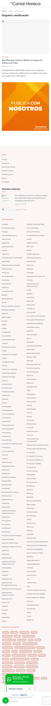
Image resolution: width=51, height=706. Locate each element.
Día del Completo (9, 477)
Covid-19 (7, 644)
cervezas (22, 640)
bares (34, 632)
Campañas (6, 336)
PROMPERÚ (31, 475)
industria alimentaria (20, 659)
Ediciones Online (8, 167)
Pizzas (29, 416)
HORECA (6, 655)
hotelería (32, 655)
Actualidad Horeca (9, 235)
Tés (28, 579)
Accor (5, 632)
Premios (30, 435)
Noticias (30, 375)
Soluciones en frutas (35, 553)
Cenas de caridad (9, 369)
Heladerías (31, 261)
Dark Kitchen (7, 462)
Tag (10, 11)
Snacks (30, 530)
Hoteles (5, 57)
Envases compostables (11, 535)
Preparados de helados (36, 449)
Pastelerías (31, 409)
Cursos (5, 458)
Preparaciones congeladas (33, 440)
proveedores (32, 667)
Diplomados (7, 485)
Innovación (31, 312)
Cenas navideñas (9, 373)
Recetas (30, 497)
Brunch (4, 321)
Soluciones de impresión (37, 545)
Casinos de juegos (9, 354)
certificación (19, 11)
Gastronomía (32, 243)
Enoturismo (6, 528)
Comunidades (7, 429)
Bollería (5, 313)
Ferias (4, 613)
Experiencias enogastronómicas (9, 583)
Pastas (29, 405)
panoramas (32, 663)
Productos (31, 452)
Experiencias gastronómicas (8, 593)
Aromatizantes (8, 276)
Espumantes (7, 558)
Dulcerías (6, 503)
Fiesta (4, 621)
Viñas (29, 612)
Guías (29, 250)
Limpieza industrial (34, 346)
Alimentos (6, 261)
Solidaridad (31, 538)
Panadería (31, 394)
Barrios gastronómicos (11, 306)
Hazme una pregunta (20, 682)
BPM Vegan (6, 317)
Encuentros (6, 520)
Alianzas (5, 254)
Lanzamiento (32, 334)
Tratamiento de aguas (36, 597)
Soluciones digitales (35, 549)
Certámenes (7, 388)
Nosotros (5, 163)
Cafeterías (6, 332)
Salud (29, 519)
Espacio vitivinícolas (10, 543)
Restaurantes (32, 512)
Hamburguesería (34, 258)
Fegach (5, 610)
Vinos (29, 616)
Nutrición (30, 383)
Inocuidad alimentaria (36, 320)
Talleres (30, 568)
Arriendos (6, 280)
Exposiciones (7, 599)
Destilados (6, 473)
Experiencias (7, 579)
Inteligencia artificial (35, 323)
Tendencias (31, 575)
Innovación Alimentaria (36, 316)
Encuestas (6, 524)
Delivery (17, 644)
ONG (28, 390)
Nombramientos (33, 368)
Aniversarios (7, 269)
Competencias (8, 425)
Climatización (7, 410)
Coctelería (6, 418)
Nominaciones (32, 372)
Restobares (31, 516)
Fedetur (5, 606)
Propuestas (31, 478)
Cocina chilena (8, 414)
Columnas (6, 421)
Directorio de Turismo (10, 492)
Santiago (20, 671)
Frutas (29, 239)
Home (4, 11)
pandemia (19, 663)
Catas (4, 358)
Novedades (31, 379)
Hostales (30, 272)
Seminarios (31, 523)
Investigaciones (33, 327)
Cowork (5, 455)
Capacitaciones (8, 339)
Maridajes (31, 349)
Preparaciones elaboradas (38, 445)
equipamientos (8, 539)
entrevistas (7, 648)
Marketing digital (33, 353)
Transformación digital (36, 594)
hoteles (42, 655)
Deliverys (5, 470)
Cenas (4, 365)
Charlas (5, 399)
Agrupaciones (7, 246)
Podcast (30, 427)
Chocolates (6, 406)
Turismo (30, 601)
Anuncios (5, 272)
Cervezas (6, 395)
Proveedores (32, 482)
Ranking (30, 493)
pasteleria (7, 667)
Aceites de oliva (8, 228)
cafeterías (7, 636)
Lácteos (30, 331)
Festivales (6, 617)
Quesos (30, 489)
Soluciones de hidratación (37, 542)
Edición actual (7, 171)
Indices (30, 294)
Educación (6, 507)
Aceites (5, 224)
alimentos (24, 632)
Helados (30, 265)
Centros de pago (9, 377)
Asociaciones (7, 291)
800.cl (4, 178)
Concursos (6, 432)
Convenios (6, 447)
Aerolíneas (6, 239)
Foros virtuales (33, 228)
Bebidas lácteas (8, 310)
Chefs (4, 403)
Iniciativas (31, 308)
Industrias (31, 297)
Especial (5, 550)
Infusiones (31, 305)
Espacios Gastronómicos (12, 547)
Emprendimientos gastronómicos (9, 512)
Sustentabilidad (33, 564)
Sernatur (31, 671)
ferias (14, 651)
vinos (44, 678)
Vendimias (31, 609)
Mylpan (35, 659)
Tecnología (31, 571)
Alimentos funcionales (11, 265)
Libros (29, 338)
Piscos (29, 413)
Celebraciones (8, 362)
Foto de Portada (33, 232)
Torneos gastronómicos (36, 590)
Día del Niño (7, 481)
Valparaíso (33, 678)
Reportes (30, 508)
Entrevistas (6, 532)
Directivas (6, 488)
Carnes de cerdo (9, 347)
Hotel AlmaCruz (19, 655)
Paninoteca (31, 398)
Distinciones (7, 496)
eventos (41, 648)
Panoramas (31, 401)
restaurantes (8, 671)
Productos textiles (34, 463)
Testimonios (32, 582)
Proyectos (31, 486)
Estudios (5, 571)
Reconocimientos (34, 501)
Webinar (30, 620)
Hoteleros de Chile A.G (36, 276)
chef (30, 640)
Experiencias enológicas (11, 589)
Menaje (30, 361)
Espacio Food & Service (24, 648)
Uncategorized (33, 605)
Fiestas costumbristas (35, 224)
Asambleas (6, 284)
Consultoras (7, 440)
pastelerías (19, 667)
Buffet (4, 325)
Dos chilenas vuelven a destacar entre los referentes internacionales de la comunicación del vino (31, 198)
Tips (28, 586)
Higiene (30, 269)
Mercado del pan (34, 364)
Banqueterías (7, 299)
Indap (29, 290)
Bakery (4, 295)
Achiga (5, 232)
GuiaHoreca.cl (7, 174)
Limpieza (30, 342)
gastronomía (25, 651)
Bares (4, 302)
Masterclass (32, 357)
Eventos (5, 575)
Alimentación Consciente (12, 258)
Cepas (4, 380)
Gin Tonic (30, 246)
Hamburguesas (33, 254)
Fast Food (6, 602)
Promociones (32, 471)
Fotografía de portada (36, 235)
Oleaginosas (32, 387)
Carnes (5, 343)
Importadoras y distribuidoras (33, 285)
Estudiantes (6, 568)
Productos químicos (35, 460)
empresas (6, 517)
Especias (5, 554)
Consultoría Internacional (12, 444)
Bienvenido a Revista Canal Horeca (21, 678)
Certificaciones (8, 392)
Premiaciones (32, 431)
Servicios (30, 527)
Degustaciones (8, 466)
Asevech (5, 287)
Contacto (5, 182)
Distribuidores (7, 499)
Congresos (6, 436)
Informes (30, 301)
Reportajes (31, 504)
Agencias (6, 243)
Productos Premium (35, 456)
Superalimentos (33, 560)
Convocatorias (8, 451)
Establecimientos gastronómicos (9, 562)
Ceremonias (7, 384)
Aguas (4, 250)
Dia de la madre (29, 644)
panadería (7, 663)
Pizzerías (30, 420)
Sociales (30, 534)
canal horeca (28, 636)
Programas (31, 467)
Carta (4, 351)
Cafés (4, 328)
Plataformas (32, 424)
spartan (30, 556)
